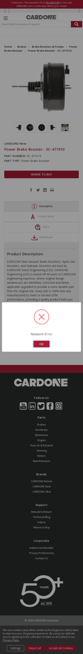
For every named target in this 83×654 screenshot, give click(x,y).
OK (41, 344)
